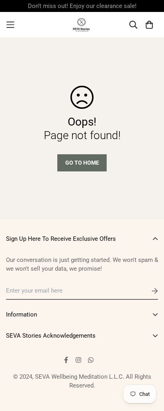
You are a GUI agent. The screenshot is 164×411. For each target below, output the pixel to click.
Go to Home (82, 162)
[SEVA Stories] (82, 24)
